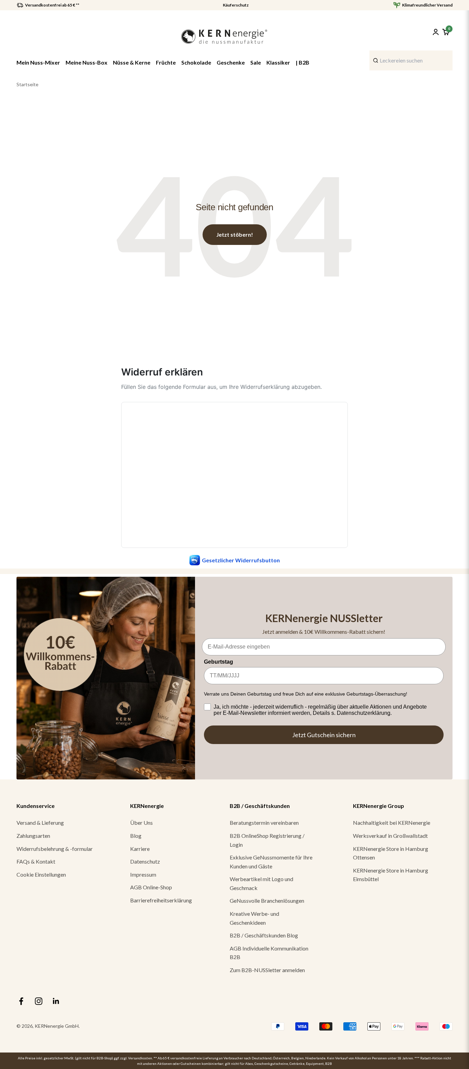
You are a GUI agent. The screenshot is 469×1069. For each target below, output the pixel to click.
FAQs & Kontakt (35, 861)
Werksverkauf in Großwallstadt (390, 835)
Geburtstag (218, 662)
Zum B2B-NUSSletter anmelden (267, 970)
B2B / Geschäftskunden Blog (264, 935)
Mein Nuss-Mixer (38, 62)
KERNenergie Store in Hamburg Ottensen (390, 853)
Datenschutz (145, 861)
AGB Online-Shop (151, 887)
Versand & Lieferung (40, 822)
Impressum (143, 874)
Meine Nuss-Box (86, 62)
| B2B (302, 62)
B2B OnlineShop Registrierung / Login (267, 840)
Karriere (140, 848)
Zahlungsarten (33, 835)
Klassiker (278, 62)
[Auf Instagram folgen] (38, 1001)
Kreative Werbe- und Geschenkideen (254, 918)
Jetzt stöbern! (234, 234)
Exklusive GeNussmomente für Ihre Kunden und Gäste (271, 861)
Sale (255, 62)
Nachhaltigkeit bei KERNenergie (391, 822)
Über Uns (141, 822)
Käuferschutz (236, 5)
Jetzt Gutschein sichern (324, 735)
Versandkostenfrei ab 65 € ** (52, 5)
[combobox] (411, 60)
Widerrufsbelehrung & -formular (54, 848)
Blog (135, 835)
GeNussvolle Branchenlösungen (267, 900)
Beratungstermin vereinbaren (264, 822)
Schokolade (196, 62)
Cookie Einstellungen (41, 874)
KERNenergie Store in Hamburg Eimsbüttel (390, 874)
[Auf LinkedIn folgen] (56, 1001)
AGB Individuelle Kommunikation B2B (269, 952)
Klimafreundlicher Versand (427, 5)
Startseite (27, 84)
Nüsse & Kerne (131, 62)
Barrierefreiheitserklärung (161, 900)
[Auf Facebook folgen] (21, 1001)
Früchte (166, 62)
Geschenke (231, 62)
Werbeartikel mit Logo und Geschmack (261, 883)
